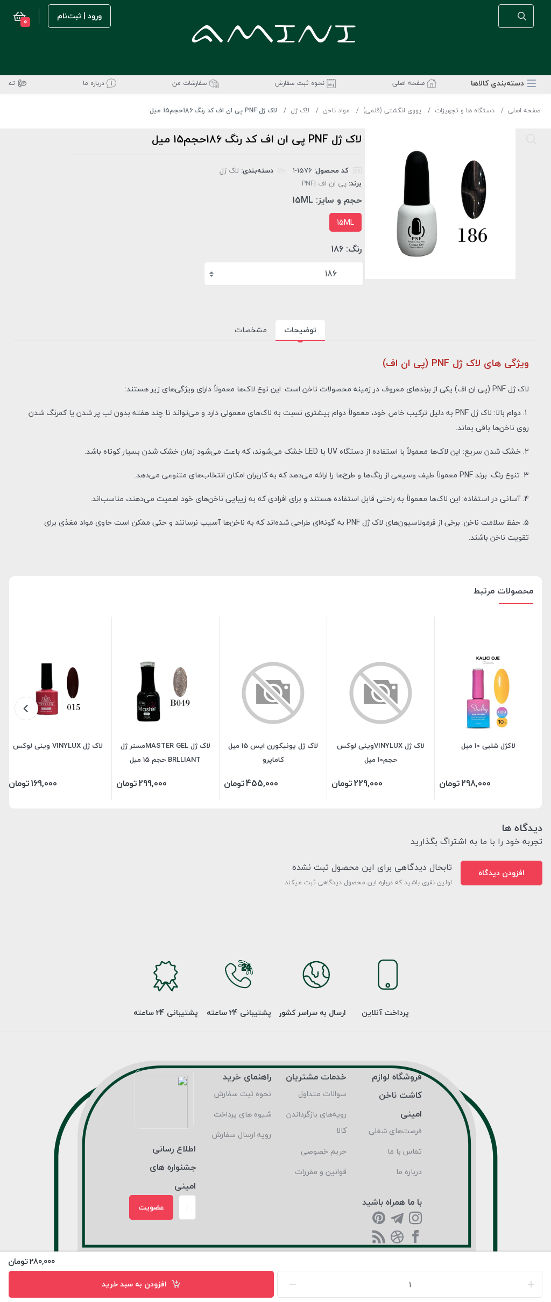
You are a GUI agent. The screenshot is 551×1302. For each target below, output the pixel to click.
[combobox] (284, 273)
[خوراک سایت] (378, 1238)
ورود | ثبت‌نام (79, 16)
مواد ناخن (336, 110)
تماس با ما (404, 1151)
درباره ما (409, 1171)
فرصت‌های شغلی (395, 1131)
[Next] (26, 708)
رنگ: (354, 248)
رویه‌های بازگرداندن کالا (316, 1122)
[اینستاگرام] (415, 1219)
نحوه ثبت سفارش (242, 1093)
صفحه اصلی (524, 110)
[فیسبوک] (415, 1238)
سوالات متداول (322, 1093)
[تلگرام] (397, 1219)
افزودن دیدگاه (501, 872)
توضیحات (300, 330)
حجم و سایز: (339, 200)
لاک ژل (300, 110)
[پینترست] (378, 1219)
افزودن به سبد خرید (136, 1284)
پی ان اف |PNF (324, 183)
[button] (503, 83)
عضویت (151, 1207)
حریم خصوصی (324, 1151)
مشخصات (251, 330)
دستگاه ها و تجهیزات (465, 110)
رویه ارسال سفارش (241, 1134)
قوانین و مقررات (321, 1171)
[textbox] (284, 274)
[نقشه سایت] (397, 1238)
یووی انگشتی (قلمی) (392, 110)
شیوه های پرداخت (242, 1114)
